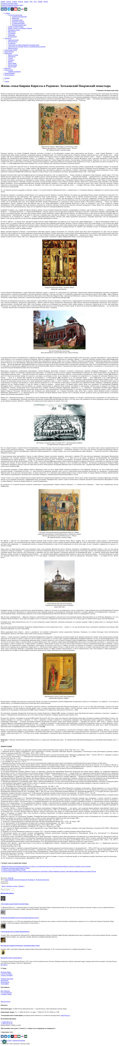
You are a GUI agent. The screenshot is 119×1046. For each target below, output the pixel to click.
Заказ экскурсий (13, 40)
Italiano (26, 1)
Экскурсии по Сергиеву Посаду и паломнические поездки (26, 46)
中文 (31, 1)
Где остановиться (6, 992)
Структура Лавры (6, 973)
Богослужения (9, 51)
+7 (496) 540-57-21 (6, 1022)
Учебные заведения (7, 978)
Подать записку (9, 75)
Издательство (12, 36)
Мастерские (12, 31)
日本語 (40, 1)
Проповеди (11, 56)
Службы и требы (6, 994)
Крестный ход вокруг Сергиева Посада (11, 957)
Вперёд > (22, 886)
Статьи (10, 58)
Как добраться (5, 991)
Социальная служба (10, 50)
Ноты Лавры (12, 63)
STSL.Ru (10, 878)
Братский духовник (18, 21)
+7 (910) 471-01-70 (6, 1023)
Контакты (7, 68)
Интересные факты (7, 893)
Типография (5, 983)
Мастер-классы (13, 48)
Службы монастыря (18, 23)
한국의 (45, 1)
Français (20, 1)
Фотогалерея (12, 66)
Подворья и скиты (14, 30)
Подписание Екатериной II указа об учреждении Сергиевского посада (20, 917)
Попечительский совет (19, 25)
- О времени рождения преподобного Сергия (15, 868)
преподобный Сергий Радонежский (15, 879)
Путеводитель (12, 41)
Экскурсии (7, 38)
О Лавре (7, 13)
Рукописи (11, 60)
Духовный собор (17, 20)
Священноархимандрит (19, 16)
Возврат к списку (12, 886)
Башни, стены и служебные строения (20, 28)
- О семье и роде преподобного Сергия (13, 869)
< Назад (3, 886)
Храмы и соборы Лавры (15, 26)
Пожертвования (9, 73)
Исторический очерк (42, 879)
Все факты (4, 965)
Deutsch (8, 1)
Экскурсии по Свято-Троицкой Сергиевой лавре (23, 45)
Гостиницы (11, 33)
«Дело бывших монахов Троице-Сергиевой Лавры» (15, 904)
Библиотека (8, 53)
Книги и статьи (13, 55)
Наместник (15, 18)
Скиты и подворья (6, 975)
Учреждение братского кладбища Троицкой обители (15, 931)
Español (14, 1)
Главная (6, 78)
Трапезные (11, 35)
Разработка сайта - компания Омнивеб (13, 1040)
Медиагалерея (12, 65)
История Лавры (6, 972)
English (3, 1)
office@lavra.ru (65, 1015)
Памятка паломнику (14, 71)
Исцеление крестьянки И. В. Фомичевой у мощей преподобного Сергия (20, 945)
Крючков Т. (31, 879)
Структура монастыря (15, 15)
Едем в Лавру (8, 70)
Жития (10, 61)
